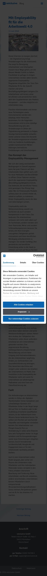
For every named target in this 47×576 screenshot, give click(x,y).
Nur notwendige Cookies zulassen (23, 319)
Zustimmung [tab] (8, 262)
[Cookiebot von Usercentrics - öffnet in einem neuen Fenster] (33, 255)
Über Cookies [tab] (38, 262)
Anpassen (22, 312)
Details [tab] (23, 262)
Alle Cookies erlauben (23, 305)
